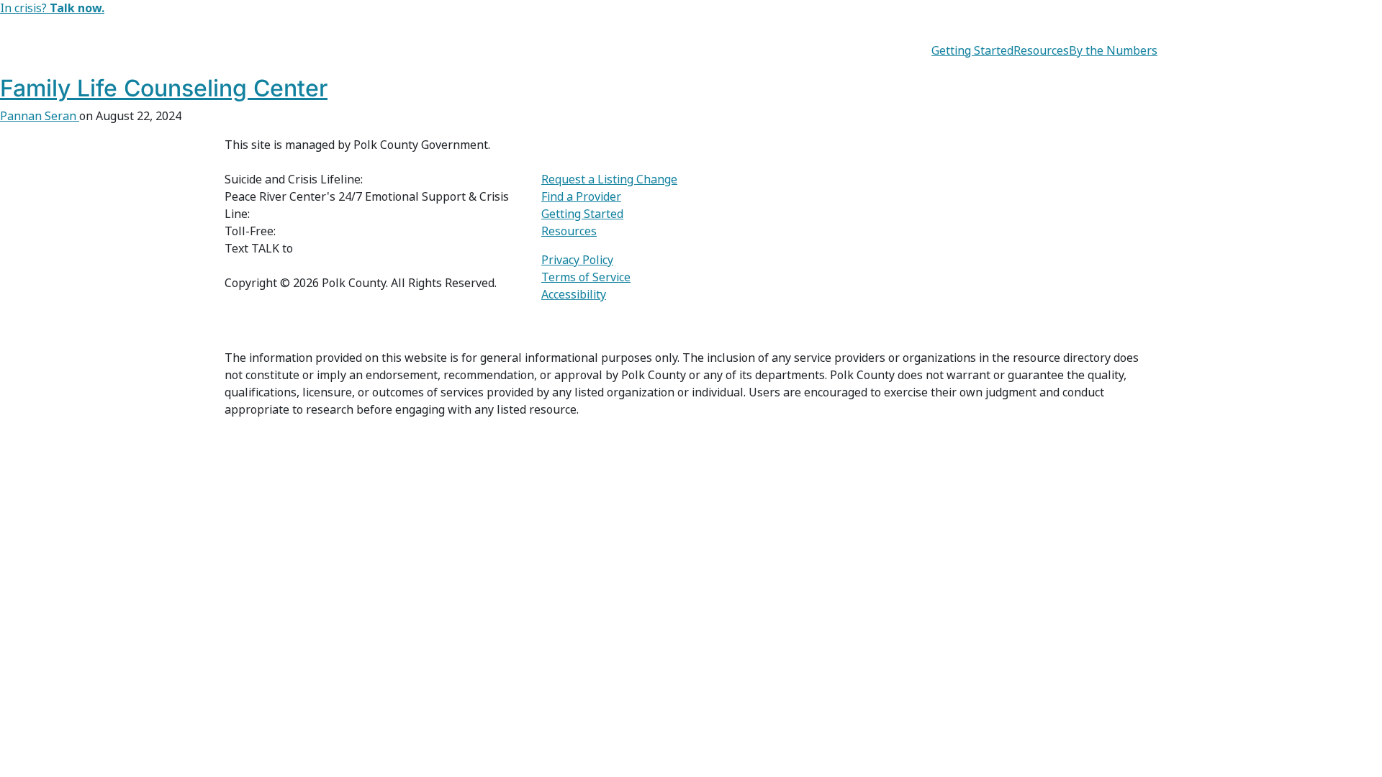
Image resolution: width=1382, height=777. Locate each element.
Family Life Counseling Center (164, 88)
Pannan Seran (39, 116)
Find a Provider (581, 196)
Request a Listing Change (609, 179)
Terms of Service (586, 277)
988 (375, 179)
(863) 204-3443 (335, 248)
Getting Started (972, 50)
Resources (1041, 50)
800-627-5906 (315, 231)
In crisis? (52, 8)
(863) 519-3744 (292, 214)
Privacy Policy (577, 260)
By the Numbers (1113, 50)
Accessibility (573, 294)
